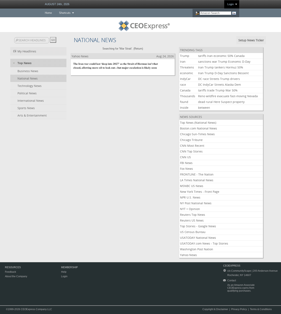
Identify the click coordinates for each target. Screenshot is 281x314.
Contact (231, 280)
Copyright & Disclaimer (215, 309)
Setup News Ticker (251, 40)
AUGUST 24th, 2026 (57, 4)
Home (48, 12)
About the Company (16, 276)
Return (138, 48)
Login (230, 4)
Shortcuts (65, 12)
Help (63, 271)
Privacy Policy (239, 309)
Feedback (10, 271)
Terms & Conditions (261, 309)
